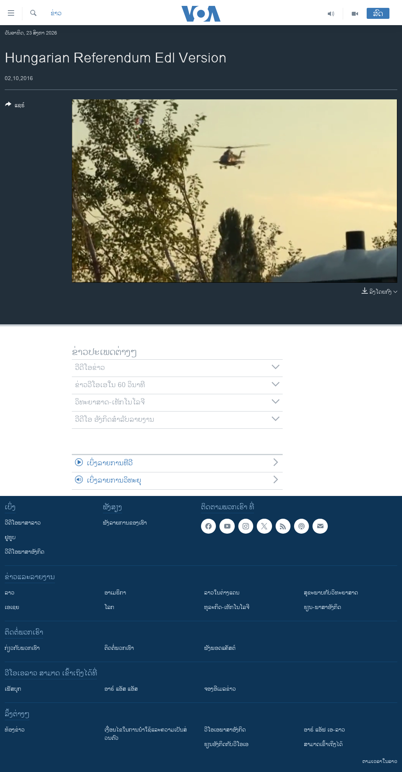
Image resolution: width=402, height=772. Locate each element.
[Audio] (331, 14)
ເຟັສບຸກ (13, 689)
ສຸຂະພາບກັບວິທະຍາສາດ (331, 593)
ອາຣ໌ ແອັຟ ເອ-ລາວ (324, 730)
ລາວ (10, 593)
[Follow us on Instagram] (245, 526)
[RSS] (283, 526)
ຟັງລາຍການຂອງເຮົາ (125, 523)
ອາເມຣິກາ (115, 593)
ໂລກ (109, 607)
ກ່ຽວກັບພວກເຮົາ (22, 648)
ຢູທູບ (10, 537)
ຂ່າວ (56, 13)
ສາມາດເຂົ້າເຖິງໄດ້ (323, 744)
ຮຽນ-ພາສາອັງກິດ (322, 607)
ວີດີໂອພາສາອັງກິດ (24, 552)
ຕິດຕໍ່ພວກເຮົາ (119, 648)
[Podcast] (301, 526)
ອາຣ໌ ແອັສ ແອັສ (121, 689)
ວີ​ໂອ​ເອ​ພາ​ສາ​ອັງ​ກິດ (225, 730)
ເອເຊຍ (12, 607)
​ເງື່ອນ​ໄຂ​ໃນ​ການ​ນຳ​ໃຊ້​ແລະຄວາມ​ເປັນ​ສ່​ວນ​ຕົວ (145, 734)
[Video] (355, 14)
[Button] (15, 106)
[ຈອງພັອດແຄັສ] (319, 526)
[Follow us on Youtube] (226, 526)
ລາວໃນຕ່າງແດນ (221, 593)
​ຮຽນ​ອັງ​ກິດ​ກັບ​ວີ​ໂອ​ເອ (226, 744)
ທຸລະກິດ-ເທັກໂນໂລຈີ (226, 607)
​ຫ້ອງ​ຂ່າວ (15, 730)
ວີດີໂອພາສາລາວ (23, 523)
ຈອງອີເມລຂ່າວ (220, 689)
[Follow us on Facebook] (208, 526)
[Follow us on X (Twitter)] (264, 526)
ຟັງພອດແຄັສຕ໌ (220, 648)
